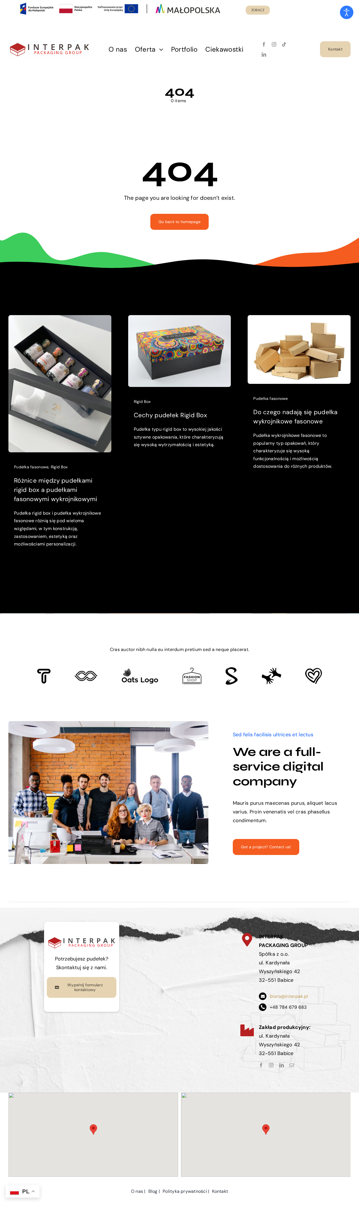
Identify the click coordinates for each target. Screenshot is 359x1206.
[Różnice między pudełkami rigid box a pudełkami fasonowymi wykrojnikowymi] (59, 319)
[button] (93, 1129)
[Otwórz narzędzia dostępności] (346, 12)
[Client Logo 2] (313, 670)
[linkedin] (264, 54)
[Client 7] (231, 669)
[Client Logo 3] (271, 670)
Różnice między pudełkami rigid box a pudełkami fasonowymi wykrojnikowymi (55, 489)
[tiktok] (284, 44)
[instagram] (274, 44)
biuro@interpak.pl (289, 996)
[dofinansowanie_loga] (49, 43)
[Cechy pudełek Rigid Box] (179, 319)
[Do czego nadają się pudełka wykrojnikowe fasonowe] (299, 319)
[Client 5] (86, 673)
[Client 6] (44, 671)
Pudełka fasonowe (31, 466)
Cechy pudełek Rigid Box (170, 415)
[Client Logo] (139, 670)
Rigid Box (59, 466)
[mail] (291, 1065)
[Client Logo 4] (192, 670)
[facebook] (264, 44)
